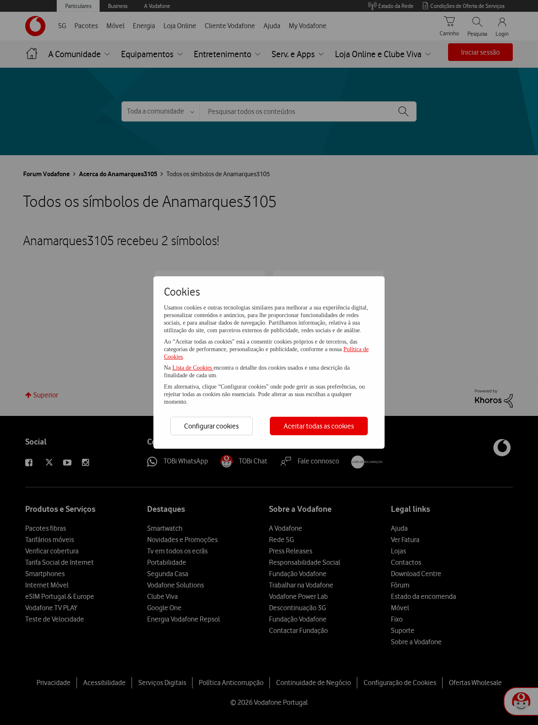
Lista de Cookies (193, 368)
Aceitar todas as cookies (319, 426)
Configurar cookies (211, 426)
